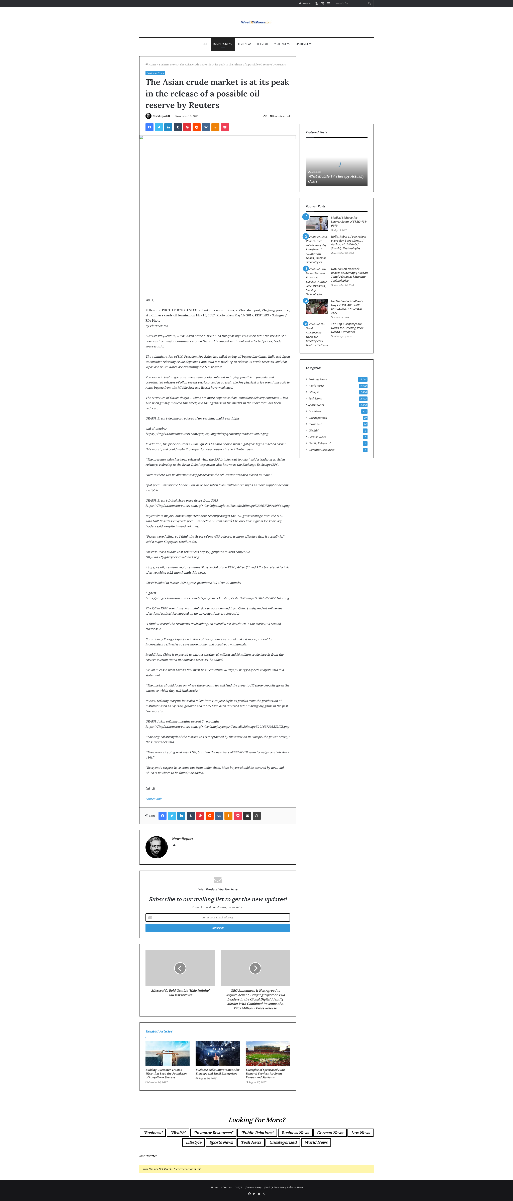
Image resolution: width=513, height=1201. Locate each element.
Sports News (304, 44)
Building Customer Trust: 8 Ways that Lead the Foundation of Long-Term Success (166, 1073)
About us (226, 1187)
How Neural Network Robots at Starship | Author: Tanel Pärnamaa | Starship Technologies (349, 274)
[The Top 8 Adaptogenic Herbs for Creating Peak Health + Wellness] (317, 334)
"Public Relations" (319, 443)
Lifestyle (263, 44)
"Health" (313, 430)
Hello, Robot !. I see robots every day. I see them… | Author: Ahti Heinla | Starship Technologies (348, 242)
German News (317, 436)
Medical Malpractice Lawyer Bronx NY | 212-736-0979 (349, 221)
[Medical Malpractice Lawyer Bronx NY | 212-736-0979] (317, 223)
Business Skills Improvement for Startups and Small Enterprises (217, 1071)
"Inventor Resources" (321, 449)
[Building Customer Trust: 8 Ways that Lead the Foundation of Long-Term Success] (167, 1053)
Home (204, 44)
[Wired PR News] (256, 22)
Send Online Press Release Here (283, 1187)
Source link (153, 799)
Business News (222, 44)
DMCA (238, 1187)
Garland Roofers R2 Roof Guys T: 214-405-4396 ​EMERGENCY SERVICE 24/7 (347, 307)
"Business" (314, 424)
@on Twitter (148, 1156)
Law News (314, 411)
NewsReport (160, 115)
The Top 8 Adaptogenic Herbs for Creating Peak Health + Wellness (347, 327)
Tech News (244, 44)
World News (282, 44)
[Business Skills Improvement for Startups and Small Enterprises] (218, 1053)
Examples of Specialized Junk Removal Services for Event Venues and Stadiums (265, 1073)
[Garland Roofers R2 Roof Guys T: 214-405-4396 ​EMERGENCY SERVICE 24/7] (317, 306)
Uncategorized (317, 417)
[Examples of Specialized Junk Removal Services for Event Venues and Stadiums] (268, 1053)
